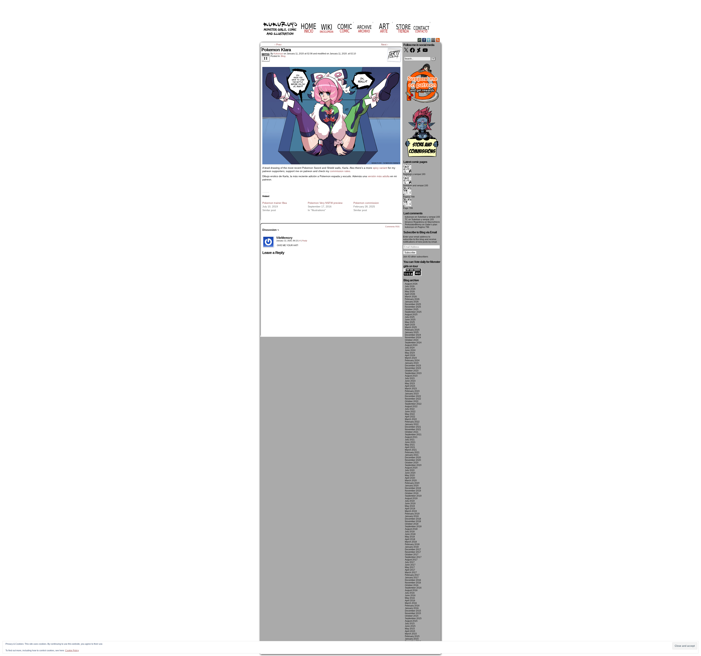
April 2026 (410, 294)
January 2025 (412, 332)
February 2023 (412, 391)
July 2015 (410, 623)
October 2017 (411, 554)
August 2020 (411, 467)
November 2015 (413, 613)
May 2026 (410, 291)
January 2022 (412, 424)
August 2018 (411, 529)
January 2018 (412, 547)
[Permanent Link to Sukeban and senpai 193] (407, 183)
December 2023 (413, 365)
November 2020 (413, 460)
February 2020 (412, 483)
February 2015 (412, 636)
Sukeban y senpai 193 (414, 174)
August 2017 (411, 559)
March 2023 (411, 388)
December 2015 (413, 610)
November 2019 (413, 490)
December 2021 (413, 427)
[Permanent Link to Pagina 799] (407, 194)
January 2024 (412, 363)
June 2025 (410, 319)
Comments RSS (392, 226)
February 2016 (412, 605)
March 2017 (411, 572)
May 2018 (410, 536)
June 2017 (410, 565)
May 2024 (410, 353)
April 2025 (410, 324)
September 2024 (413, 342)
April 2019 (410, 508)
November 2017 (413, 552)
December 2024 (413, 335)
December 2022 (413, 396)
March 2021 (411, 450)
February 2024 (412, 360)
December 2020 (413, 457)
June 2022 (410, 411)
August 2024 (411, 345)
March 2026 (411, 296)
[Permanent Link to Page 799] (407, 205)
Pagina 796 (423, 227)
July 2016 (410, 593)
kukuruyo (278, 53)
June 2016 (410, 595)
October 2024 (411, 340)
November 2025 (413, 307)
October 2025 (411, 309)
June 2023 (410, 381)
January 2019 (412, 516)
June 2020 (410, 473)
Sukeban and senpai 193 (415, 185)
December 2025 (413, 304)
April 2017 (410, 570)
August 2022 (411, 406)
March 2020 (411, 480)
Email (433, 40)
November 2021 (413, 429)
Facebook (424, 40)
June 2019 (410, 503)
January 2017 (412, 577)
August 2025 (411, 314)
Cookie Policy (72, 650)
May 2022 (410, 414)
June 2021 (410, 442)
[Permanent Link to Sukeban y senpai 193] (407, 171)
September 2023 (413, 373)
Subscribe (410, 252)
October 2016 (411, 585)
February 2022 (412, 421)
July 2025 (410, 317)
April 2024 (410, 355)
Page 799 (408, 208)
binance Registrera (414, 222)
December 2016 (413, 580)
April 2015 (410, 631)
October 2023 (411, 370)
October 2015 (411, 616)
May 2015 (410, 628)
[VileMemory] (268, 242)
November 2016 (413, 582)
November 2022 (413, 399)
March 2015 (411, 633)
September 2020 (413, 465)
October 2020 (411, 462)
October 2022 (411, 401)
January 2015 (412, 639)
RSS (438, 40)
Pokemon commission (366, 202)
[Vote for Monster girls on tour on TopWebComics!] (412, 275)
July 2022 (410, 409)
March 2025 (411, 327)
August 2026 (411, 284)
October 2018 (411, 524)
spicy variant (380, 167)
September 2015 (413, 618)
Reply (304, 241)
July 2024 (410, 347)
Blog (283, 56)
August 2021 (411, 437)
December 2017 (413, 549)
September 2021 (413, 434)
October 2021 (411, 432)
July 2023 (410, 378)
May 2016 (410, 598)
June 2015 (410, 626)
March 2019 (411, 511)
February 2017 (412, 575)
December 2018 (413, 519)
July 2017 (410, 562)
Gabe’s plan (431, 224)
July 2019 (410, 501)
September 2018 (413, 526)
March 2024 (411, 358)
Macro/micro (434, 222)
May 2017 (410, 567)
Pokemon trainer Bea (274, 202)
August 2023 (411, 376)
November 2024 (413, 337)
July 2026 (410, 286)
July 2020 (410, 470)
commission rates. (341, 171)
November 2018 (413, 521)
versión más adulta (379, 176)
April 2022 (410, 416)
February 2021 (412, 452)
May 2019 (410, 506)
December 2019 (413, 488)
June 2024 (410, 350)
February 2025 (412, 330)
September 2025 (413, 312)
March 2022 (411, 419)
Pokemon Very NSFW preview (325, 202)
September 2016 (413, 587)
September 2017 (413, 557)
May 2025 (410, 322)
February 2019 (412, 513)
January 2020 (412, 485)
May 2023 (410, 383)
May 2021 (410, 444)
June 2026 (410, 289)
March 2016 (411, 603)
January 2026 (412, 301)
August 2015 (411, 621)
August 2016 (411, 590)
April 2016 (410, 600)
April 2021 (410, 447)
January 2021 (412, 455)
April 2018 (410, 539)
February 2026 (412, 299)
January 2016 (412, 608)
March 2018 (411, 542)
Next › (384, 44)
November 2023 (413, 368)
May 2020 (410, 475)
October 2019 (411, 493)
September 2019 (413, 496)
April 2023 (410, 386)
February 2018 (412, 544)
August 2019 (411, 498)
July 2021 (410, 439)
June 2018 (410, 534)
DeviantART (419, 40)
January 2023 (412, 393)
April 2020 (410, 478)
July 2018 (410, 531)
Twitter (428, 40)
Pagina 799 (409, 197)
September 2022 (413, 404)
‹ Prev (278, 44)
